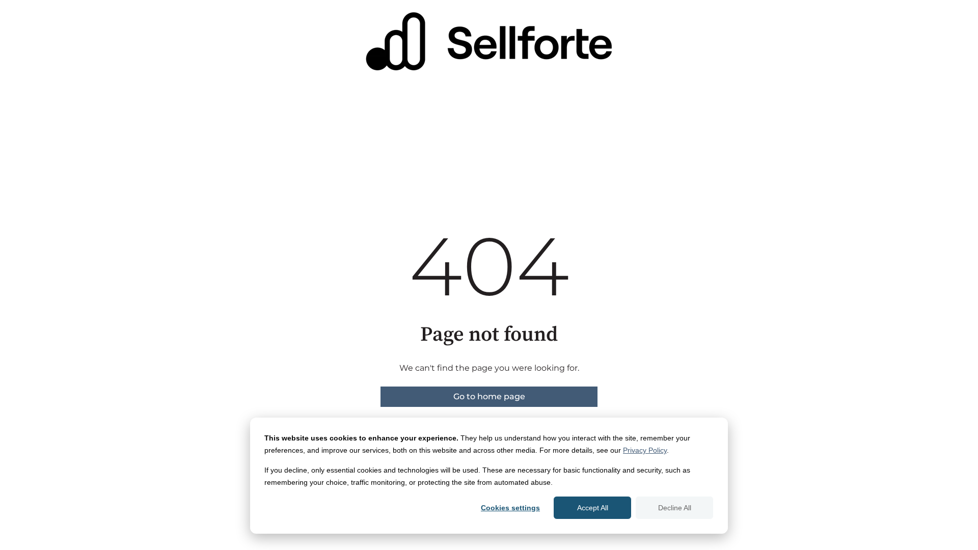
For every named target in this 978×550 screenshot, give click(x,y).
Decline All (674, 508)
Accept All (592, 508)
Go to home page (489, 396)
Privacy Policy (645, 450)
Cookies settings (510, 508)
